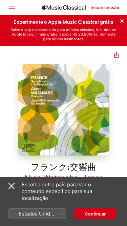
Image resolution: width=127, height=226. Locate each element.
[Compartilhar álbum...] (116, 56)
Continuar (95, 214)
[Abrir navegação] (11, 7)
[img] (64, 7)
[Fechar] (122, 20)
